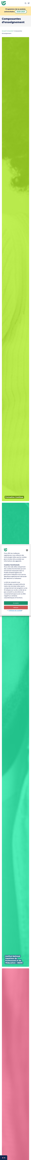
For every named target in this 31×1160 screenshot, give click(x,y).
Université (10, 31)
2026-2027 (21, 12)
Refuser (15, 607)
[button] (27, 550)
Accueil (4, 31)
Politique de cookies (15, 610)
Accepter (16, 603)
